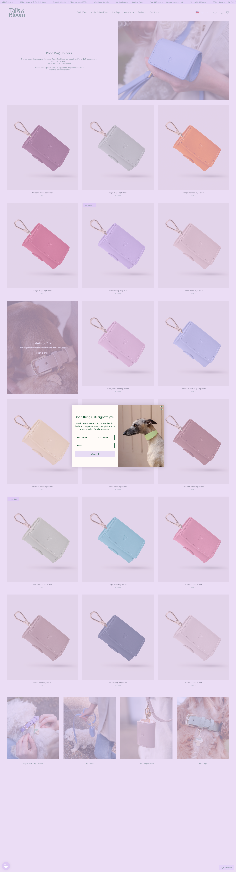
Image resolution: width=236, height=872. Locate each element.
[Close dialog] (161, 407)
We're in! (95, 454)
